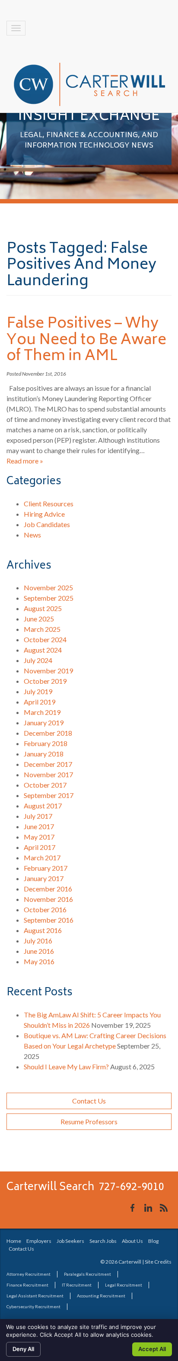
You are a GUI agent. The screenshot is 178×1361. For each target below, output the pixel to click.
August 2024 (43, 650)
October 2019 (45, 681)
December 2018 (48, 733)
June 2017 (39, 826)
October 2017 (45, 785)
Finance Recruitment (27, 1284)
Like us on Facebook (133, 1208)
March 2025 (42, 629)
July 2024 (38, 660)
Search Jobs (103, 1241)
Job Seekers (70, 1241)
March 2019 (42, 712)
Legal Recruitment (123, 1284)
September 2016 (48, 920)
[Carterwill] (89, 84)
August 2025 (43, 608)
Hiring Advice (44, 514)
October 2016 (45, 909)
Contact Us (89, 1101)
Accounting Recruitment (101, 1295)
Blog (153, 1241)
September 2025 (48, 598)
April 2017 (39, 847)
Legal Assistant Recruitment (35, 1295)
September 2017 (48, 795)
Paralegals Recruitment (87, 1274)
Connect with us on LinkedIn (148, 1208)
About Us (132, 1241)
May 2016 (39, 961)
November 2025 (48, 587)
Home (13, 1241)
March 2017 (42, 857)
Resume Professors (89, 1121)
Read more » (24, 461)
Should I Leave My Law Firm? (66, 1066)
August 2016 (43, 930)
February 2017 (45, 868)
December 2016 (48, 889)
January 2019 (44, 722)
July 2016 (38, 940)
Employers (38, 1241)
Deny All (23, 1348)
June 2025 (39, 619)
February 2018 (45, 743)
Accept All (152, 1348)
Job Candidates (47, 524)
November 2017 (48, 774)
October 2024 (45, 639)
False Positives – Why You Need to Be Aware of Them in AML (86, 340)
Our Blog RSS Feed (164, 1208)
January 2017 (44, 878)
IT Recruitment (77, 1284)
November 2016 (48, 899)
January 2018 (44, 754)
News (32, 535)
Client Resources (48, 503)
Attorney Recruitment (28, 1274)
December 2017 (48, 764)
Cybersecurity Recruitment (33, 1306)
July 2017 (38, 816)
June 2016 (39, 951)
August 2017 (43, 805)
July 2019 (38, 691)
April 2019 (39, 702)
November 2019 (48, 670)
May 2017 (39, 837)
